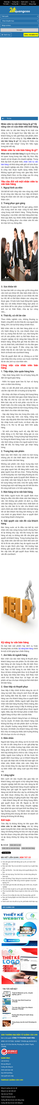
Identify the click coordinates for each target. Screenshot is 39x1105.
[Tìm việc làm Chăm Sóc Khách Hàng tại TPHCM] (6, 1009)
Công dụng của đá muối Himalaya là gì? (24, 1022)
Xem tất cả (25, 857)
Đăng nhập (32, 4)
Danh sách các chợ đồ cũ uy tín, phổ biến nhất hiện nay (20, 901)
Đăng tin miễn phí (31, 35)
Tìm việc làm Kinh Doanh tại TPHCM (21, 1001)
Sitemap (7, 2)
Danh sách (24, 2)
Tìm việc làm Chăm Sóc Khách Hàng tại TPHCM (22, 1008)
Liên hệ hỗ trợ (5, 1061)
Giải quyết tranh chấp (7, 1076)
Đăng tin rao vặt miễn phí (8, 1091)
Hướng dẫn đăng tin (7, 1067)
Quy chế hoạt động (6, 1073)
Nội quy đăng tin (6, 1064)
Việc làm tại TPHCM (7, 1094)
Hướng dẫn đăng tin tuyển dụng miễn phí (22, 1015)
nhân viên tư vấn (15, 845)
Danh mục (6, 35)
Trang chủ (15, 2)
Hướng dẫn (15, 4)
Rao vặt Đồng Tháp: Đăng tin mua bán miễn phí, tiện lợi (20, 878)
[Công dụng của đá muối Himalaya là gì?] (6, 1023)
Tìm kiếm (6, 4)
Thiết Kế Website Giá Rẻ (8, 1097)
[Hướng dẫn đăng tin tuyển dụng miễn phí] (6, 1016)
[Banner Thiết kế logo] (19, 966)
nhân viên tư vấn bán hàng (10, 848)
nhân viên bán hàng (28, 848)
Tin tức (32, 2)
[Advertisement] (19, 57)
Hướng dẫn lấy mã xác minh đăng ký (12, 1103)
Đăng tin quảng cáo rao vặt (9, 1088)
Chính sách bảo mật (7, 1070)
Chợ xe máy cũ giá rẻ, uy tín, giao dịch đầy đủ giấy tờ (19, 889)
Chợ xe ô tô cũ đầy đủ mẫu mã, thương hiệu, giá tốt (18, 895)
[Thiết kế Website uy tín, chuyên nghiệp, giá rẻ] (6, 994)
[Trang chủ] (2, 118)
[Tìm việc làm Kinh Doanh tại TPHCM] (6, 1001)
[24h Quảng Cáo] (19, 10)
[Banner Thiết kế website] (19, 928)
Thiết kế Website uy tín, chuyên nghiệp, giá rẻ (22, 993)
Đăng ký (23, 4)
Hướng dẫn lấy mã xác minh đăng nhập (12, 1100)
